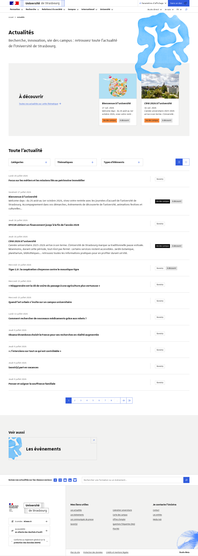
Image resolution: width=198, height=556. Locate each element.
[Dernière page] (129, 400)
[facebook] (55, 480)
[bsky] (75, 480)
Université (105, 9)
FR (178, 9)
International (87, 9)
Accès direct (153, 9)
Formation (15, 9)
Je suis (168, 9)
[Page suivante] (123, 400)
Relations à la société (52, 9)
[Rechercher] (186, 10)
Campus (72, 9)
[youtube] (65, 480)
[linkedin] (70, 480)
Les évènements (43, 449)
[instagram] (60, 480)
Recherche (31, 9)
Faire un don (176, 3)
